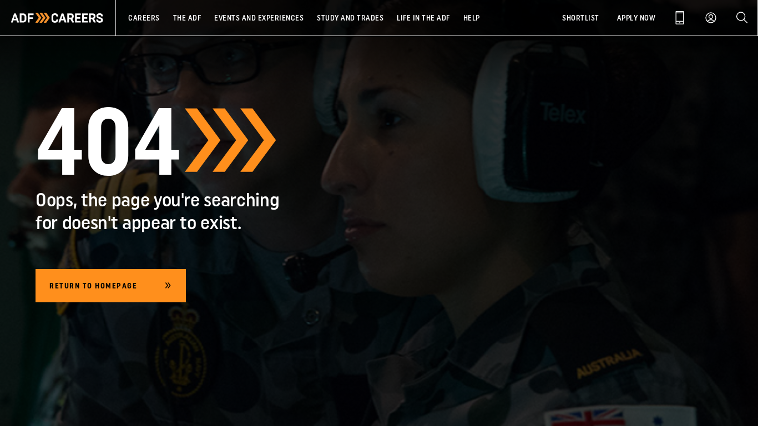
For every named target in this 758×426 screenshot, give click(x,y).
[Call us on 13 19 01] (679, 18)
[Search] (741, 18)
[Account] (710, 18)
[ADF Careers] (57, 18)
